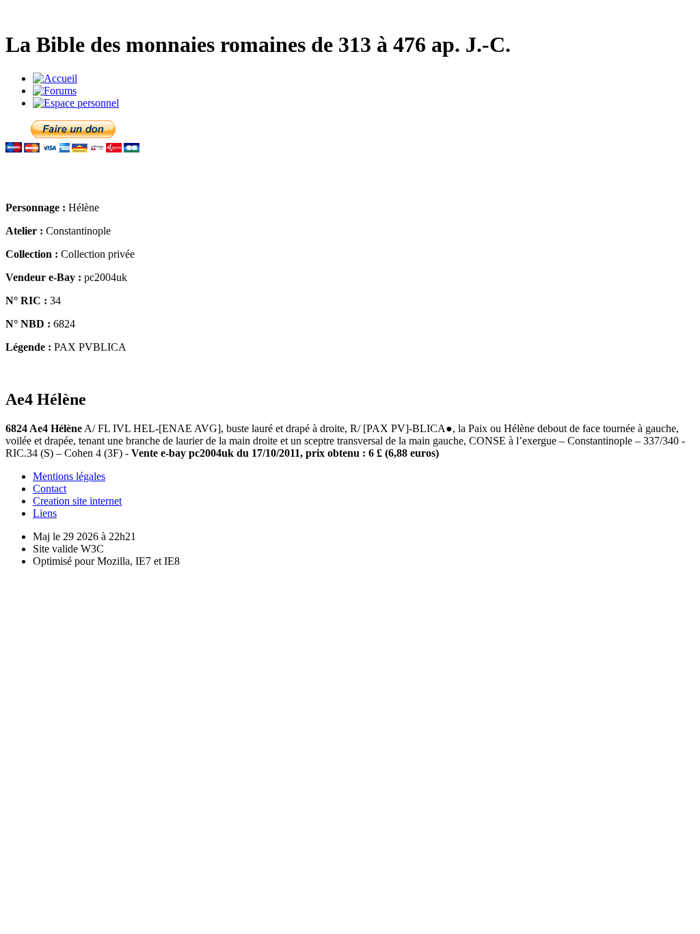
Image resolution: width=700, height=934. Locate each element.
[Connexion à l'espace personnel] (76, 103)
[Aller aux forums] (55, 90)
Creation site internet (77, 501)
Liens (45, 513)
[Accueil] (55, 78)
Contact (49, 488)
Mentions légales (69, 476)
